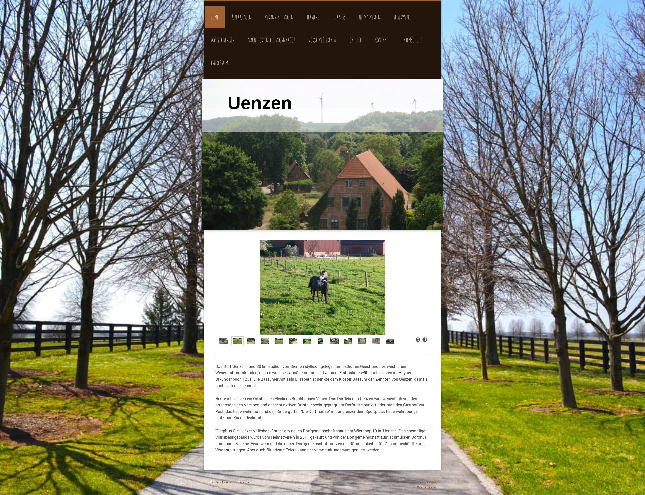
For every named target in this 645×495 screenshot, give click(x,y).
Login (431, 482)
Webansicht (426, 487)
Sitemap (245, 482)
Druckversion (225, 482)
